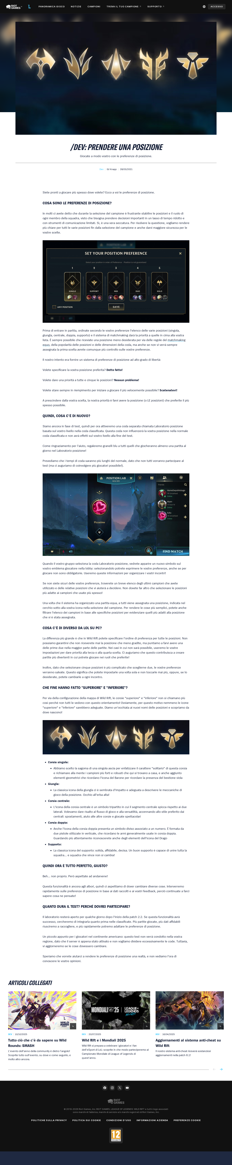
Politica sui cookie (86, 1120)
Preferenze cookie (187, 1120)
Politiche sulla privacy (49, 1120)
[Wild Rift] (29, 6)
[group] (116, 1026)
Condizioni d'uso (118, 1120)
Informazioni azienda (152, 1120)
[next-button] (221, 1070)
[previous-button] (214, 1070)
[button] (101, 169)
